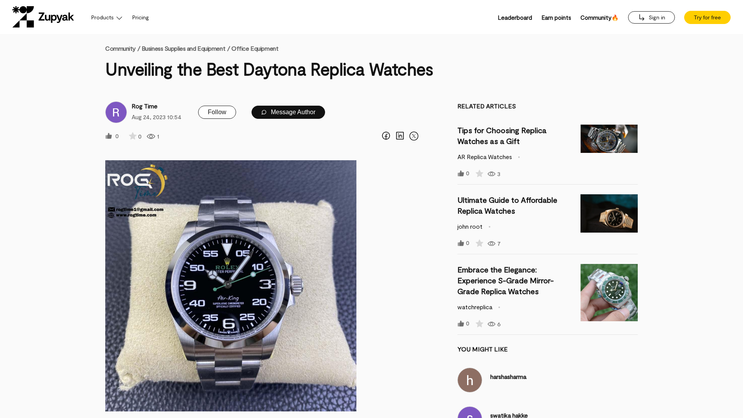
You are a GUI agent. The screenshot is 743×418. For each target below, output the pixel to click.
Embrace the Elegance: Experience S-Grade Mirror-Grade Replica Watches (505, 280)
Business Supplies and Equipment (183, 48)
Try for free (707, 17)
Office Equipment (254, 48)
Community (122, 48)
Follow (217, 112)
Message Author (292, 112)
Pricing (140, 17)
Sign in (656, 17)
